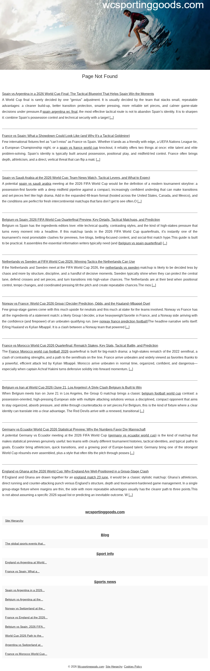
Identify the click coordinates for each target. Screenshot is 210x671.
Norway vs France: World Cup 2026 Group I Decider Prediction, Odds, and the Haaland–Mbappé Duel (76, 303)
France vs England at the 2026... (26, 617)
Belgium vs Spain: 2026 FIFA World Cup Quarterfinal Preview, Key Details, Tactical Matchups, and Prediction (81, 219)
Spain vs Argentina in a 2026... (25, 590)
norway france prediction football (123, 321)
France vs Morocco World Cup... (26, 653)
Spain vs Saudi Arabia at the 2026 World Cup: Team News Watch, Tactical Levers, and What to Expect (76, 177)
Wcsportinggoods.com (91, 666)
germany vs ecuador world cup (132, 435)
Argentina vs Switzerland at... (24, 644)
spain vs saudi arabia (35, 183)
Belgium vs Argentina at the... (24, 599)
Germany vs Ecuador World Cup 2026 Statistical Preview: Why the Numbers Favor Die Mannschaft (73, 429)
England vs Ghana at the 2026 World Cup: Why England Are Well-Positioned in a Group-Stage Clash (75, 471)
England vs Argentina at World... (26, 562)
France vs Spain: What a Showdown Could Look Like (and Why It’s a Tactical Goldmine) (66, 136)
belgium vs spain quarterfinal (140, 243)
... (111, 117)
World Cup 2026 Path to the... (24, 635)
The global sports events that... (25, 543)
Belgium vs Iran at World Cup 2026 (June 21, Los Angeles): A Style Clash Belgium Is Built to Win (72, 387)
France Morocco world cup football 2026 (38, 351)
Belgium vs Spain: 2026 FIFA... (25, 626)
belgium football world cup (161, 393)
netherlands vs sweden (122, 267)
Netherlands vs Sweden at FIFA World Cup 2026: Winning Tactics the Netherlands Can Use (68, 261)
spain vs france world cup (79, 147)
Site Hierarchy (14, 520)
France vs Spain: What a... (22, 571)
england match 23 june (91, 477)
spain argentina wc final (59, 111)
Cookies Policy (133, 666)
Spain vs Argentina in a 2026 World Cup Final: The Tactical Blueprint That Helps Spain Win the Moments (78, 94)
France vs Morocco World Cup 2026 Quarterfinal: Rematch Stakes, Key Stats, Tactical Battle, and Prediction (80, 345)
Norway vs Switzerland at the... (25, 608)
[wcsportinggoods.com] (105, 35)
